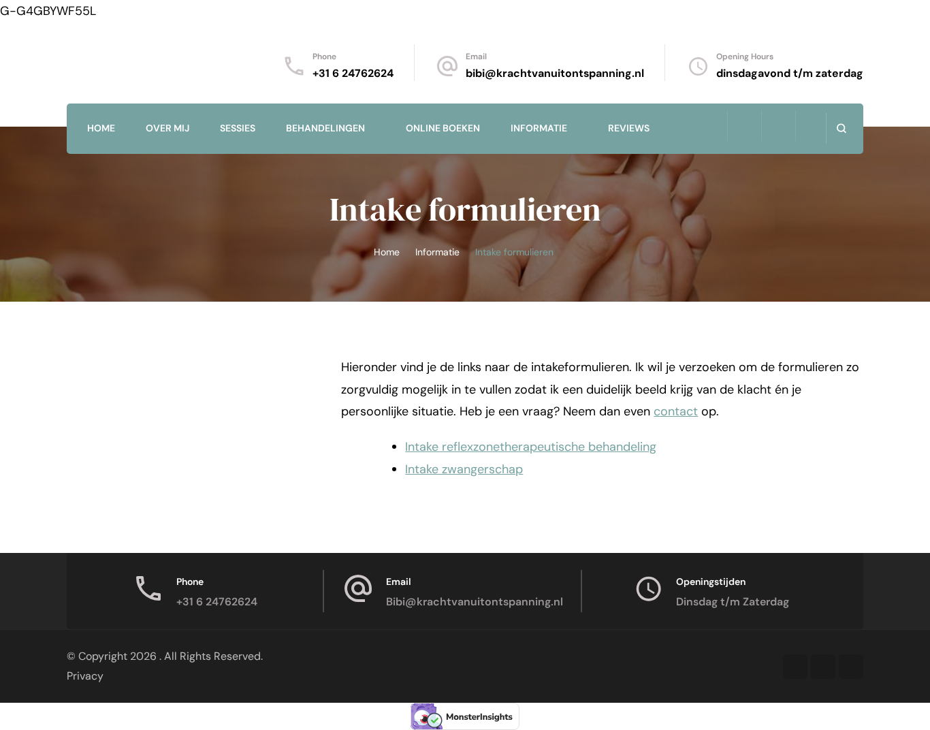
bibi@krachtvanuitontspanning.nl (555, 73)
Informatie (539, 128)
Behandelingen (325, 128)
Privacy (85, 676)
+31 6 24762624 (353, 73)
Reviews (629, 128)
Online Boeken (443, 128)
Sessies (237, 128)
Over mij (167, 128)
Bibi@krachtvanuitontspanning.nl (474, 601)
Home (101, 128)
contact (676, 411)
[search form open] (841, 128)
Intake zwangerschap (464, 469)
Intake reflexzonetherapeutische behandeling (530, 447)
